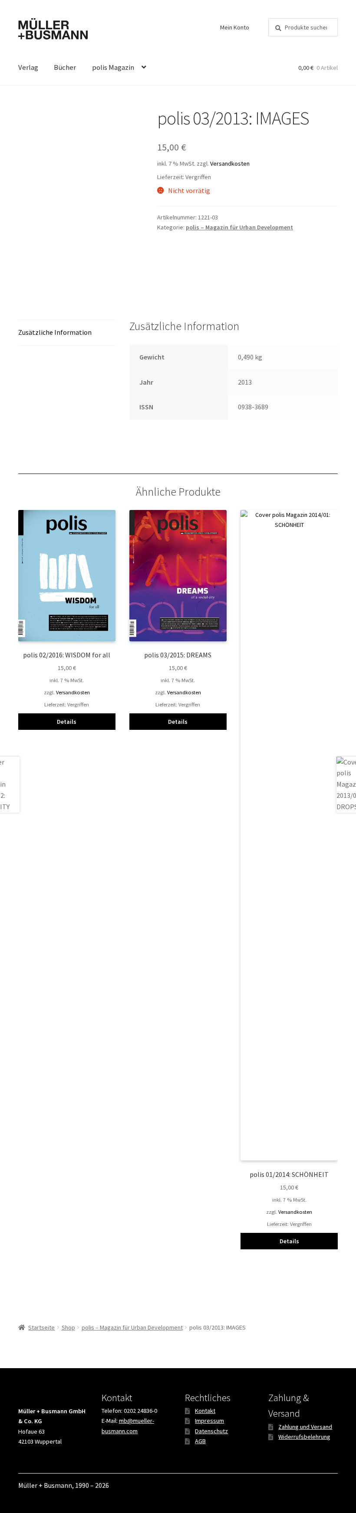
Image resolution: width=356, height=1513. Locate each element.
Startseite (41, 1327)
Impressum (209, 1421)
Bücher (65, 67)
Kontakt (205, 1411)
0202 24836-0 (140, 1411)
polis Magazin (113, 67)
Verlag (28, 67)
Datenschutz (211, 1431)
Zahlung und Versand (305, 1427)
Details (66, 721)
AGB (200, 1441)
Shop (68, 1327)
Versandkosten (230, 163)
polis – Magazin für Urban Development (239, 227)
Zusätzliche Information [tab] (55, 332)
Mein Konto (234, 27)
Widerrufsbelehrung (304, 1437)
